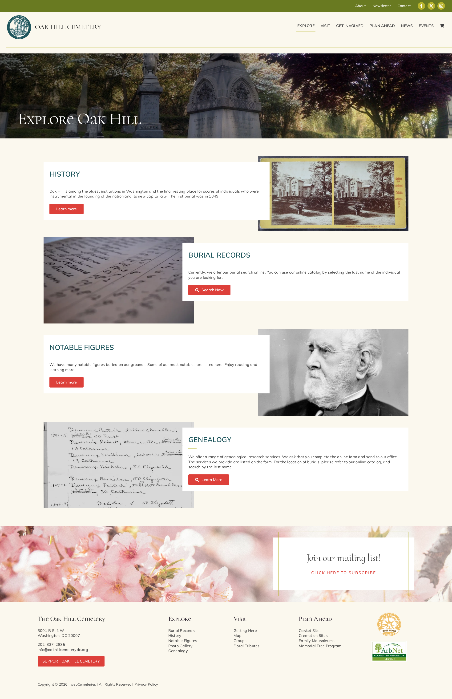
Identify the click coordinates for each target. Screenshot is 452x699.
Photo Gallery (180, 645)
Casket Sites (310, 630)
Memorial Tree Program (320, 645)
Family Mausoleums (317, 640)
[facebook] (421, 6)
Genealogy (178, 650)
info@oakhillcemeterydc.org (63, 649)
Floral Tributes (247, 645)
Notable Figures (182, 640)
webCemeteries (83, 684)
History (175, 635)
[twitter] (431, 6)
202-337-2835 (51, 644)
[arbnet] (389, 642)
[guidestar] (389, 614)
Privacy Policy (146, 684)
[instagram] (441, 6)
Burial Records (181, 630)
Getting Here (245, 630)
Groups (240, 640)
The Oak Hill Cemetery (71, 619)
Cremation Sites (313, 635)
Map (238, 635)
